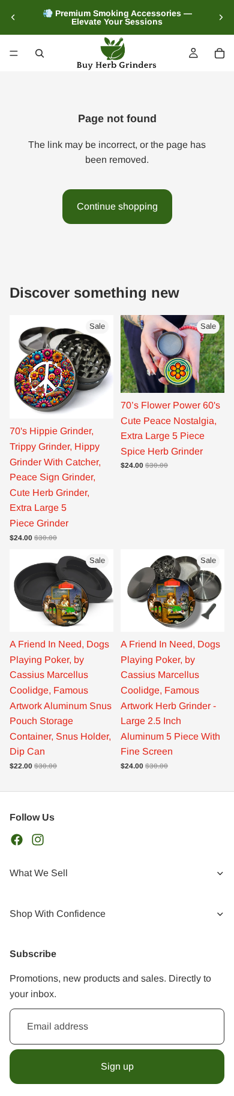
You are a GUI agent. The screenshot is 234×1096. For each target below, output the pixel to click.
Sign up (117, 1066)
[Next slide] (221, 17)
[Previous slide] (13, 17)
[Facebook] (17, 839)
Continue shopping (117, 206)
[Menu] (14, 53)
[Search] (39, 53)
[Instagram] (38, 839)
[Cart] (219, 53)
